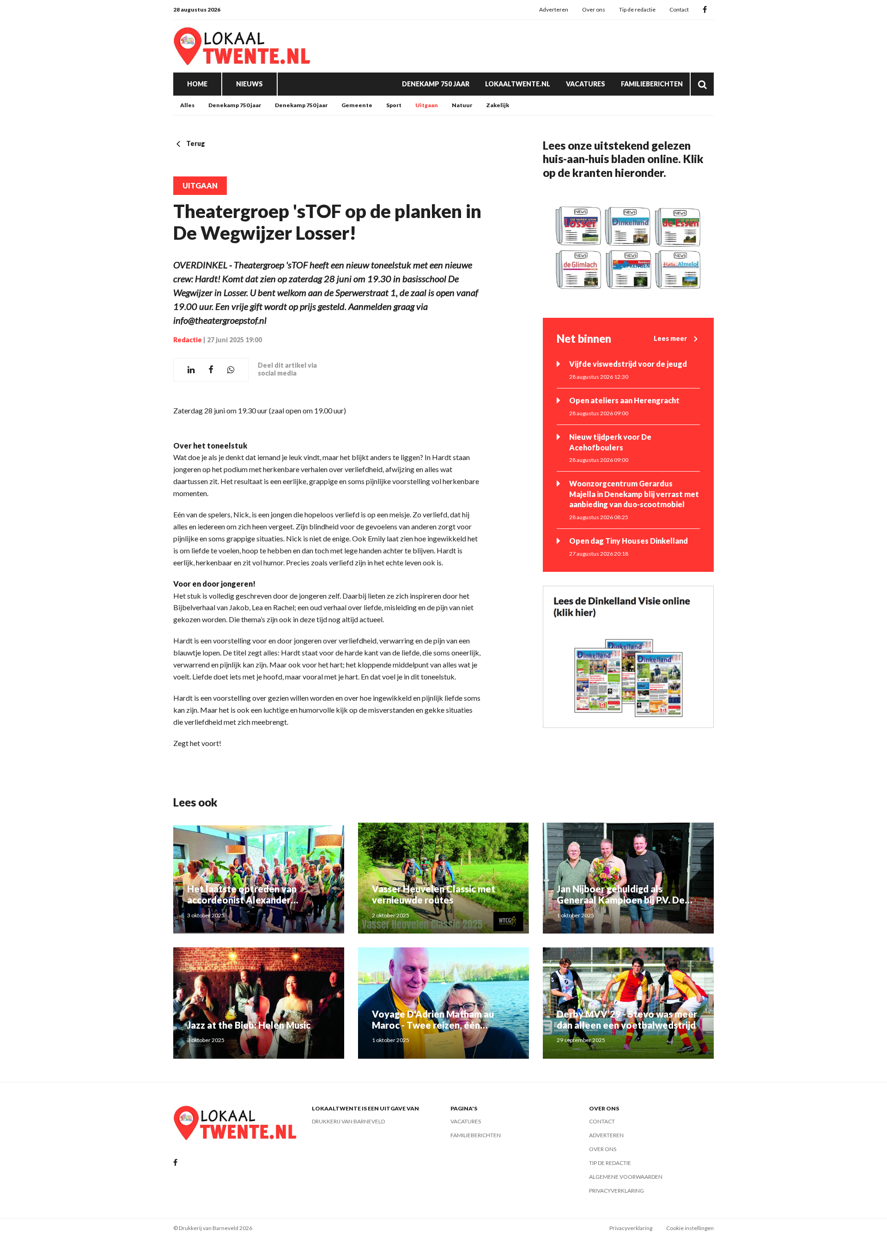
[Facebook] (705, 10)
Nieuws (249, 84)
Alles (187, 105)
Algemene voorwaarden (625, 1176)
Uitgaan (426, 105)
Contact (679, 9)
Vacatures (585, 84)
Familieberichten (652, 84)
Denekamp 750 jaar (435, 84)
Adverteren (553, 9)
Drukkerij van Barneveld (348, 1121)
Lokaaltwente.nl (517, 84)
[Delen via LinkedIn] (191, 369)
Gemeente (356, 105)
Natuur (462, 105)
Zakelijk (497, 105)
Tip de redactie (637, 9)
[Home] (242, 46)
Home (197, 84)
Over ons (593, 9)
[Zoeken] (702, 84)
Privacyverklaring (616, 1190)
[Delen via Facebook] (210, 369)
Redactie (187, 340)
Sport (393, 105)
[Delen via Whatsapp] (230, 369)
